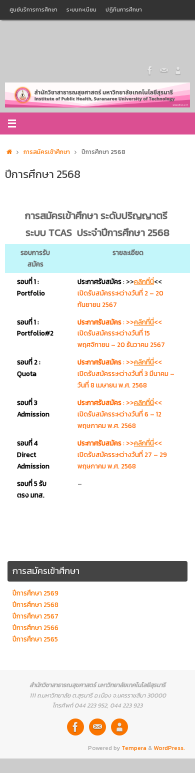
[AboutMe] (178, 69)
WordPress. (169, 748)
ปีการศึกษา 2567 (35, 616)
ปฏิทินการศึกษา (124, 9)
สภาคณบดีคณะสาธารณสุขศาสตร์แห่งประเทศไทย (69, 49)
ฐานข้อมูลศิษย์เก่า (78, 29)
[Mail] (164, 69)
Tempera (134, 748)
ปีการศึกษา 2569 (35, 593)
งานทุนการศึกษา (29, 29)
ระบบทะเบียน (81, 9)
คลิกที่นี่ (144, 281)
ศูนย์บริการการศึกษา (34, 9)
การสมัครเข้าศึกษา (47, 152)
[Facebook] (150, 69)
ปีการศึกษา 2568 (35, 605)
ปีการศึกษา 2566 (35, 627)
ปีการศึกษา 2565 (35, 639)
